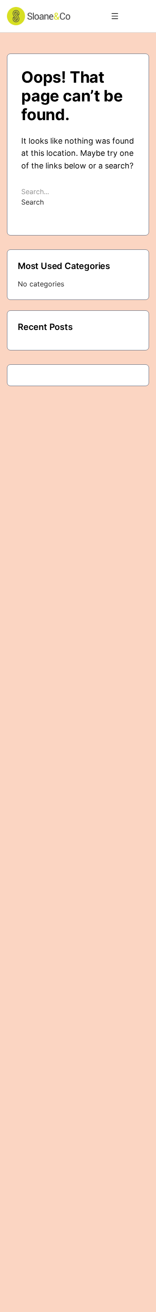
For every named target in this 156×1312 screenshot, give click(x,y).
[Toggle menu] (115, 16)
